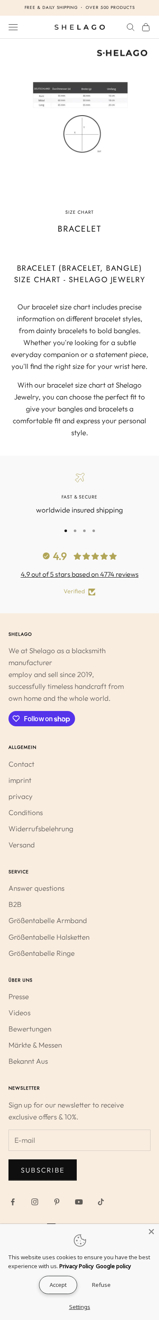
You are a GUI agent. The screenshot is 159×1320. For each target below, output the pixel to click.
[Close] (151, 1231)
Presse (18, 996)
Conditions (25, 812)
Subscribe (42, 1170)
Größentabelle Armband (47, 920)
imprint (19, 780)
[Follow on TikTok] (101, 1202)
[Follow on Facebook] (12, 1202)
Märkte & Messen (35, 1044)
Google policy (113, 1266)
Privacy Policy (76, 1266)
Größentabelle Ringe (41, 953)
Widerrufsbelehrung (40, 828)
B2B (15, 904)
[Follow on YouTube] (79, 1202)
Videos (19, 1012)
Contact (21, 763)
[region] (79, 494)
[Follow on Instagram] (35, 1202)
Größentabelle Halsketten (48, 936)
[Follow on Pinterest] (57, 1202)
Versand (21, 844)
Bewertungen (29, 1028)
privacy (20, 796)
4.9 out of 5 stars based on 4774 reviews (80, 574)
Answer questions (36, 888)
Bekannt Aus (28, 1061)
